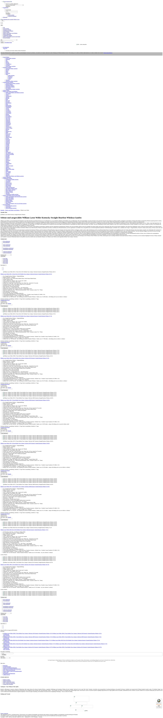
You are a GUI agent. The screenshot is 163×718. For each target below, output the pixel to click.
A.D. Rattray (8, 180)
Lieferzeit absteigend (7, 252)
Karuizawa (8, 73)
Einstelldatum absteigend (8, 249)
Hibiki (7, 72)
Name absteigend (6, 245)
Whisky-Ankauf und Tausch (8, 681)
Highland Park (8, 131)
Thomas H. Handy (9, 165)
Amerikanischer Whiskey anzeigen (13, 83)
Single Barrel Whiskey (10, 86)
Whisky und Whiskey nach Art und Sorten (11, 36)
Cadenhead (8, 181)
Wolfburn (7, 173)
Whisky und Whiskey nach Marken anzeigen (15, 92)
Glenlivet (7, 125)
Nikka (7, 74)
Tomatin (7, 166)
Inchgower (8, 134)
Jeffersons (8, 136)
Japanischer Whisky (7, 29)
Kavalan (7, 138)
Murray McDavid (9, 190)
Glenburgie (8, 120)
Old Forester (8, 152)
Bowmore (8, 101)
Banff (7, 99)
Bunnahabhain (8, 106)
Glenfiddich (8, 122)
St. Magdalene (8, 163)
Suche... (2, 42)
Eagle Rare (8, 115)
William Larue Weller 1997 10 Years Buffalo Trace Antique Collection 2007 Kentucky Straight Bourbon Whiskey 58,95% (25, 443)
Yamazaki (8, 80)
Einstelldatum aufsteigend (8, 248)
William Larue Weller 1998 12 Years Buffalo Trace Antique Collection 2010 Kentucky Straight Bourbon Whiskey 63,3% (25, 358)
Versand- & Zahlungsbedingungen (10, 667)
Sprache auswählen (9, 3)
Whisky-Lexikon (6, 679)
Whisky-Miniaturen (7, 34)
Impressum (5, 665)
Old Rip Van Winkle (10, 154)
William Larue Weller (10, 169)
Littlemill (7, 144)
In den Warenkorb (4, 306)
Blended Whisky (9, 200)
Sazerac (7, 158)
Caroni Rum (8, 206)
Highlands (8, 59)
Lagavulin (8, 140)
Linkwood (8, 142)
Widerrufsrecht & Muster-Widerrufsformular (12, 668)
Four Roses (8, 117)
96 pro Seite (5, 263)
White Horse (8, 171)
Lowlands (8, 65)
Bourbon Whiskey (9, 84)
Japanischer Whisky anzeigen (11, 68)
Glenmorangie (8, 126)
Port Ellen (8, 155)
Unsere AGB (5, 672)
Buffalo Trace (8, 105)
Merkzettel (5, 17)
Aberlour (7, 97)
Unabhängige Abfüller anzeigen (12, 179)
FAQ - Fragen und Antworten (9, 670)
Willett (7, 170)
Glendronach (8, 123)
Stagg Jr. (7, 161)
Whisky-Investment (7, 680)
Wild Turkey (8, 168)
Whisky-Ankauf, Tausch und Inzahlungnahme (12, 671)
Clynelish (7, 109)
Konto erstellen (11, 15)
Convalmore (8, 110)
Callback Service (6, 674)
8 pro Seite (5, 258)
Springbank (8, 160)
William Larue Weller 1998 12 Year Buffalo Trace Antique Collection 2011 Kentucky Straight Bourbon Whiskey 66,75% (25, 564)
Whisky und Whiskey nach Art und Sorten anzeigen (16, 196)
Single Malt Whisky (10, 197)
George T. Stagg (9, 128)
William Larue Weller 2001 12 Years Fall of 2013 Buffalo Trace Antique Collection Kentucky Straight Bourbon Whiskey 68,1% (26, 274)
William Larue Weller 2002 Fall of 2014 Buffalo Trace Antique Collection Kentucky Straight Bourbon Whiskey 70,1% (24, 529)
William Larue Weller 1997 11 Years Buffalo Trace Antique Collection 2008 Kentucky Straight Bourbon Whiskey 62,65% (25, 486)
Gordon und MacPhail (10, 187)
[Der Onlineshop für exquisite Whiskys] (10, 19)
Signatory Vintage (9, 192)
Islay (7, 60)
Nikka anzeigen (11, 75)
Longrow (7, 146)
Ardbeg (7, 94)
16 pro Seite (5, 259)
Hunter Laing (8, 186)
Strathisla (7, 162)
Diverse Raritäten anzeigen (11, 205)
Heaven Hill (8, 133)
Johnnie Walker (9, 137)
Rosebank (8, 157)
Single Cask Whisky (10, 198)
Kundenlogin (5, 7)
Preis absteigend (6, 242)
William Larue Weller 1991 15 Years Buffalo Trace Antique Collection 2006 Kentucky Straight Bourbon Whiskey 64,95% (25, 400)
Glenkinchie (8, 124)
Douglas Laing (9, 182)
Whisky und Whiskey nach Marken (10, 33)
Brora (7, 104)
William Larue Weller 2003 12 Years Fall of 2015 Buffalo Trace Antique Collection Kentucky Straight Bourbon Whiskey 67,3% (26, 316)
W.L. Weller (8, 172)
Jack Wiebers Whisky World (11, 188)
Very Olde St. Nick (9, 153)
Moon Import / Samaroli (10, 189)
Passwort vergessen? (12, 16)
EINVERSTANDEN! (5, 55)
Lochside (7, 145)
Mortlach (7, 149)
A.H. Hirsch (8, 93)
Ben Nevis (8, 100)
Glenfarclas (8, 121)
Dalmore (7, 114)
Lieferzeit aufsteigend (7, 251)
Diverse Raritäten (6, 37)
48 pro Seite (5, 261)
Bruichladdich (8, 102)
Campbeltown (8, 64)
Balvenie (7, 98)
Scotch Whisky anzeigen (11, 58)
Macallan (7, 147)
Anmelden (4, 654)
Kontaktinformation (7, 666)
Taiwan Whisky (6, 32)
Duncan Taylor (9, 184)
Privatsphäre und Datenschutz (9, 673)
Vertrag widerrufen (4, 713)
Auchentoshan (8, 96)
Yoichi (9, 78)
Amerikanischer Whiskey (8, 30)
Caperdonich (8, 107)
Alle (4, 27)
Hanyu (7, 70)
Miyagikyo (10, 76)
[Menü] (161, 699)
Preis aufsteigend (6, 241)
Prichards (7, 156)
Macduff (7, 148)
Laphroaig (8, 141)
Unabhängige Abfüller (7, 35)
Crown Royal (8, 113)
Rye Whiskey (8, 88)
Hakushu (7, 69)
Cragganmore (8, 112)
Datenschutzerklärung (107, 52)
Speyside (7, 62)
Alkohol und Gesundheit (8, 684)
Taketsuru (10, 77)
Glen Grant (8, 118)
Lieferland (8, 5)
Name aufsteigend (6, 244)
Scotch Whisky (6, 28)
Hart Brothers (8, 185)
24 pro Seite (5, 260)
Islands (7, 61)
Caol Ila (7, 108)
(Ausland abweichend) (5, 300)
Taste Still (8, 193)
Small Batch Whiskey (10, 85)
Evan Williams (8, 116)
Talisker (7, 164)
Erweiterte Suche (8, 42)
